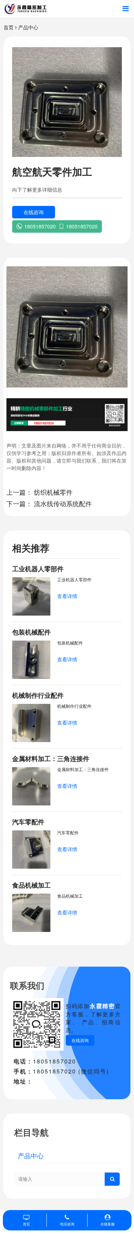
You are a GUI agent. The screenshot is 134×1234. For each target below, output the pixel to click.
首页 (9, 27)
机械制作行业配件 (38, 695)
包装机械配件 (31, 632)
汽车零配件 (28, 821)
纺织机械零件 (53, 492)
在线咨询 (34, 212)
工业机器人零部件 (38, 568)
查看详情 (67, 595)
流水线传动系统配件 (63, 503)
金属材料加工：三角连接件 (50, 758)
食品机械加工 (31, 885)
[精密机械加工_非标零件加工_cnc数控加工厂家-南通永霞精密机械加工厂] (26, 9)
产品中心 (28, 27)
